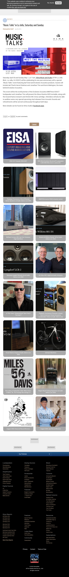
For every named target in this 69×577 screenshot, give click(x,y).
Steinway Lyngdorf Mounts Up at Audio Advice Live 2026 (18, 276)
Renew (47, 541)
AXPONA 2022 (6, 520)
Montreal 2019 (6, 527)
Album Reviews (50, 469)
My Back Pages (50, 485)
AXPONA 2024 (6, 516)
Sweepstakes (27, 540)
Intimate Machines (50, 353)
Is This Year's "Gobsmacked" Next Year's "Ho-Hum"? (18, 314)
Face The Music (50, 508)
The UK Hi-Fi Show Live (51, 527)
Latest (34, 124)
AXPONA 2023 (6, 518)
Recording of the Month (52, 465)
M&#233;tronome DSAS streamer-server (51, 199)
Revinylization (49, 492)
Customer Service (50, 525)
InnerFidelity (27, 497)
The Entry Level (49, 506)
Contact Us (49, 521)
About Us (48, 523)
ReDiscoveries (49, 488)
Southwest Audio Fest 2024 (9, 530)
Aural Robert (49, 479)
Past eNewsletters (28, 535)
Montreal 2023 (6, 524)
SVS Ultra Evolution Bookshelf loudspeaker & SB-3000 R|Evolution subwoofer (51, 162)
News (10, 19)
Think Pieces (27, 525)
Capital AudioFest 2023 (8, 535)
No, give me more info (19, 7)
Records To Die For (50, 467)
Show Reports (7, 514)
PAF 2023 (5, 537)
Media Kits (48, 528)
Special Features (28, 518)
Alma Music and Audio (44, 78)
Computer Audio (7, 494)
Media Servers (6, 495)
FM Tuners (26, 470)
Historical (26, 527)
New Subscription (50, 537)
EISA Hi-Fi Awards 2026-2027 (18, 161)
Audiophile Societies (51, 518)
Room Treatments (28, 481)
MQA (25, 528)
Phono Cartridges (28, 469)
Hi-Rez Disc (5, 490)
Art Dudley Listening (51, 499)
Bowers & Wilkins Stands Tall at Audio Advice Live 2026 (50, 238)
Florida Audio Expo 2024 (9, 534)
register (12, 116)
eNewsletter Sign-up (51, 519)
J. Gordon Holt (28, 495)
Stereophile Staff (8, 29)
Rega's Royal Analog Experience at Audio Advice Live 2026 (50, 391)
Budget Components (29, 492)
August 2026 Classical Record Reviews (18, 429)
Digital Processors (7, 492)
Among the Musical (51, 476)
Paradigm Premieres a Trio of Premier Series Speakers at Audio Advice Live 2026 (18, 200)
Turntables (27, 465)
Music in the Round (50, 504)
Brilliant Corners (50, 481)
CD (3, 488)
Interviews (26, 523)
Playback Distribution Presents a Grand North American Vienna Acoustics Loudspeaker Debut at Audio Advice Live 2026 (51, 316)
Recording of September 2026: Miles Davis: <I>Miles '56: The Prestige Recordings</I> (18, 391)
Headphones (27, 485)
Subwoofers (5, 469)
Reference (26, 519)
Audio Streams (49, 503)
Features (48, 470)
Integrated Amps (7, 481)
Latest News (28, 531)
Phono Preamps (7, 483)
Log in (5, 116)
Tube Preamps (6, 474)
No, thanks (50, 3)
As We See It (49, 477)
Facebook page (38, 106)
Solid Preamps (6, 477)
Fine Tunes (48, 510)
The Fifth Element (50, 501)
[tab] (34, 124)
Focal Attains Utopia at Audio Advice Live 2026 (18, 353)
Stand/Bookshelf (7, 467)
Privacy (48, 530)
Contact (32, 549)
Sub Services (49, 543)
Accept (58, 3)
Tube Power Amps (7, 476)
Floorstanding (6, 465)
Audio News (27, 533)
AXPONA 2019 (6, 521)
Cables (26, 476)
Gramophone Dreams (51, 483)
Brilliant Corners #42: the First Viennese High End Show (18, 238)
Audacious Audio (28, 494)
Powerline (26, 479)
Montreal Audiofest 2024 (9, 532)
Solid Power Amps (7, 479)
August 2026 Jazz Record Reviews (51, 429)
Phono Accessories (29, 477)
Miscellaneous (27, 486)
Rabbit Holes (49, 486)
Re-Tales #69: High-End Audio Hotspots (51, 275)
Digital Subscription (51, 539)
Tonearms (26, 467)
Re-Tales (48, 490)
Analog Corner (49, 497)
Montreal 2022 (6, 526)
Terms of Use (49, 532)
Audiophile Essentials (29, 521)
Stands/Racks (27, 483)
